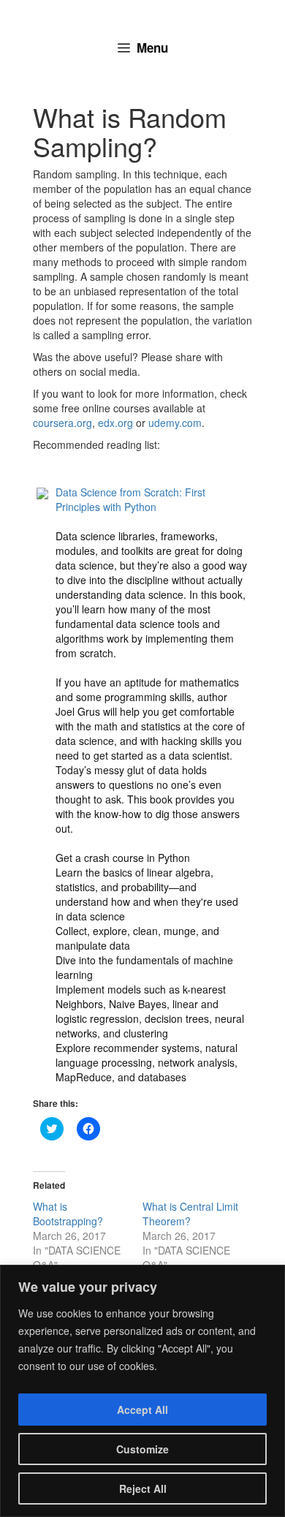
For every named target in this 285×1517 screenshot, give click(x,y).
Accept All (142, 1409)
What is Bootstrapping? (68, 1213)
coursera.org (62, 422)
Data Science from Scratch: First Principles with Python (130, 499)
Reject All (143, 1488)
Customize (142, 1449)
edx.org (115, 422)
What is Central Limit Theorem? (190, 1213)
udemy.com (175, 422)
